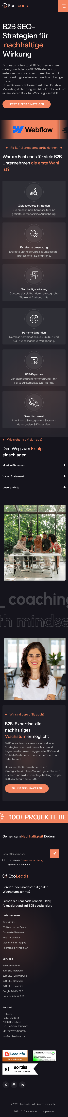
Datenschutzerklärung (32, 860)
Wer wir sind (8, 922)
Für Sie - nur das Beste (14, 927)
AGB (16, 1111)
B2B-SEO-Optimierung (14, 975)
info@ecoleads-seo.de (13, 1036)
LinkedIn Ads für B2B (13, 996)
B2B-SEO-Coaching (12, 986)
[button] (26, 104)
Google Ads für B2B (12, 991)
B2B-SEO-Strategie (12, 980)
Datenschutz (30, 1111)
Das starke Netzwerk (13, 932)
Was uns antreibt (11, 937)
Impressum (48, 1111)
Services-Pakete (11, 965)
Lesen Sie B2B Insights (14, 942)
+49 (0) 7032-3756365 (14, 1031)
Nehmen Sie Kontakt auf (15, 947)
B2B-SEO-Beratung (12, 970)
